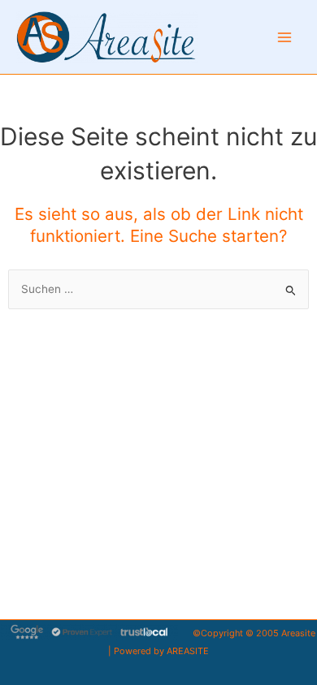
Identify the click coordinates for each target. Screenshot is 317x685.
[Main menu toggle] (285, 37)
